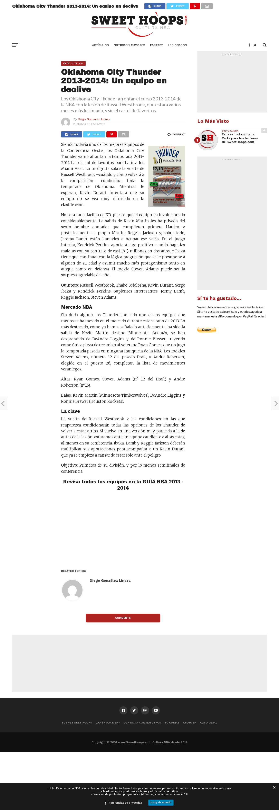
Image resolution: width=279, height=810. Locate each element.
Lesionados (177, 45)
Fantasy (156, 45)
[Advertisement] (123, 530)
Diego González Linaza (94, 119)
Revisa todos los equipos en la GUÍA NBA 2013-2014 (123, 484)
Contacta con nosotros (142, 722)
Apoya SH (189, 722)
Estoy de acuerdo (161, 802)
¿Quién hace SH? (108, 722)
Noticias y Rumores (129, 45)
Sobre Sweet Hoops (77, 722)
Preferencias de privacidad (125, 802)
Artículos (100, 45)
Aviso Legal (208, 722)
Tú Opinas (172, 722)
